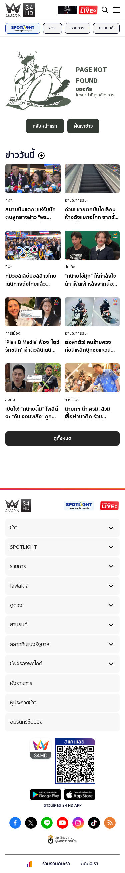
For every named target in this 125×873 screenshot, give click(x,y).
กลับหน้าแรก (45, 126)
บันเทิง (70, 267)
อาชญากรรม (76, 200)
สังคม (10, 400)
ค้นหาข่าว (83, 126)
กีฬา (8, 200)
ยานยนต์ (106, 28)
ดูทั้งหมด (62, 438)
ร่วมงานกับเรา (56, 864)
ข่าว (52, 28)
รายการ (77, 28)
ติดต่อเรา (89, 864)
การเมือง (12, 333)
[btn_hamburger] (116, 10)
